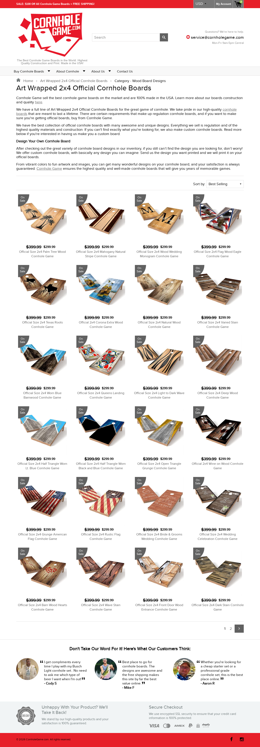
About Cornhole (67, 72)
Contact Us (125, 72)
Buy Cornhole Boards (29, 72)
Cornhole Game (49, 168)
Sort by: (199, 184)
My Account (223, 3)
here (38, 102)
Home (27, 81)
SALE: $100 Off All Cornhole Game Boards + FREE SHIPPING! (55, 3)
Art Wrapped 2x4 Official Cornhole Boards (73, 81)
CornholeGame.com (37, 739)
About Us (98, 72)
